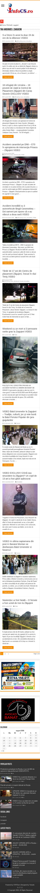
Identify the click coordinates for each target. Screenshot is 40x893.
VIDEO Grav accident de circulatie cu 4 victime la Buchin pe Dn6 (25, 802)
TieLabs (31, 885)
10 (4, 740)
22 (31, 743)
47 (23, 781)
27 (20, 746)
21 (25, 743)
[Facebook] (20, 887)
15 (31, 740)
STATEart (16, 885)
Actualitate (29, 41)
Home (4, 25)
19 (15, 743)
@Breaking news (21, 41)
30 (24, 805)
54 (13, 773)
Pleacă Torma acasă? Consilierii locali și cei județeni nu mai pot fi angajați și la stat (24, 863)
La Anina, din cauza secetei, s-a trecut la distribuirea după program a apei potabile (25, 873)
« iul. (2, 751)
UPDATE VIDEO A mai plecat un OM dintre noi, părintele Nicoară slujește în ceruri (24, 793)
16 (36, 740)
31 (23, 797)
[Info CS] (20, 8)
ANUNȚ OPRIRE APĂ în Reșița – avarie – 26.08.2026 (25, 844)
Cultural (18, 423)
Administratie (17, 154)
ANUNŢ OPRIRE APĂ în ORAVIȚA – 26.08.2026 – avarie (24, 853)
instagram (3, 820)
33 (13, 787)
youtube (3, 823)
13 (20, 740)
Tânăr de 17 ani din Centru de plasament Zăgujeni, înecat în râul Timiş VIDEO (19, 274)
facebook (3, 817)
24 (4, 746)
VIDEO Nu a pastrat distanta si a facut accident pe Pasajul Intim (24, 778)
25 (9, 746)
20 (20, 743)
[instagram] (22, 887)
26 (15, 746)
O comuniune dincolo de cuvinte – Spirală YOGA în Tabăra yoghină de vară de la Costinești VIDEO (25, 835)
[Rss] (18, 887)
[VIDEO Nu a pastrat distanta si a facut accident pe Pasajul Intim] (6, 779)
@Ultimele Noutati (18, 281)
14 (25, 740)
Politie (22, 154)
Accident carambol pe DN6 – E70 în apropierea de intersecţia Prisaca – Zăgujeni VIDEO (19, 147)
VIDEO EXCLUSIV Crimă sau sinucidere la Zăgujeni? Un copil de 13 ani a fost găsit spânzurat (19, 476)
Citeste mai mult (8, 77)
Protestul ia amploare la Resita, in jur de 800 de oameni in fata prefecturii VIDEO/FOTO (17, 770)
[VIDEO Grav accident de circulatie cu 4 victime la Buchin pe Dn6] (6, 804)
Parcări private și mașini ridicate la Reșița (15, 785)
